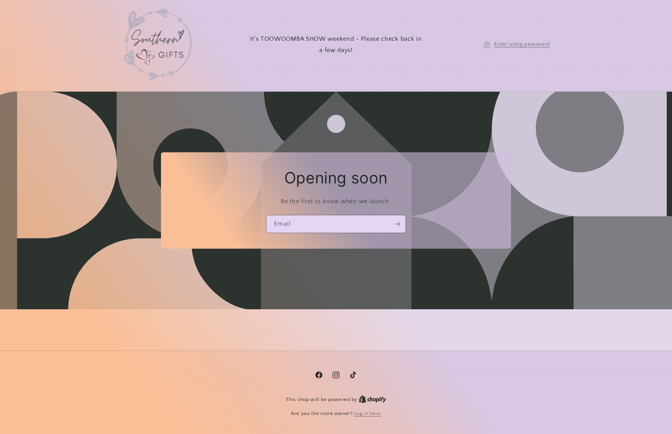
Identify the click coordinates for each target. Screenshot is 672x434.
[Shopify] (372, 399)
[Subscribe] (397, 224)
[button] (516, 44)
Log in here (367, 413)
